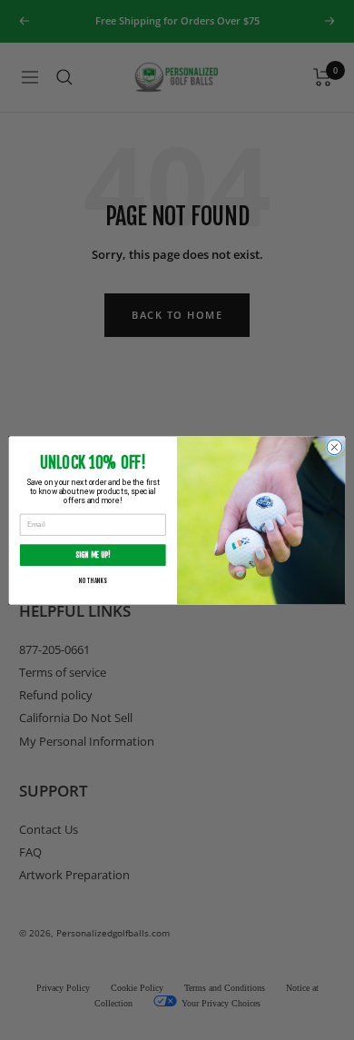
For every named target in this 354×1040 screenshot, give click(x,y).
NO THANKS (92, 580)
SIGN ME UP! (93, 554)
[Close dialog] (334, 447)
